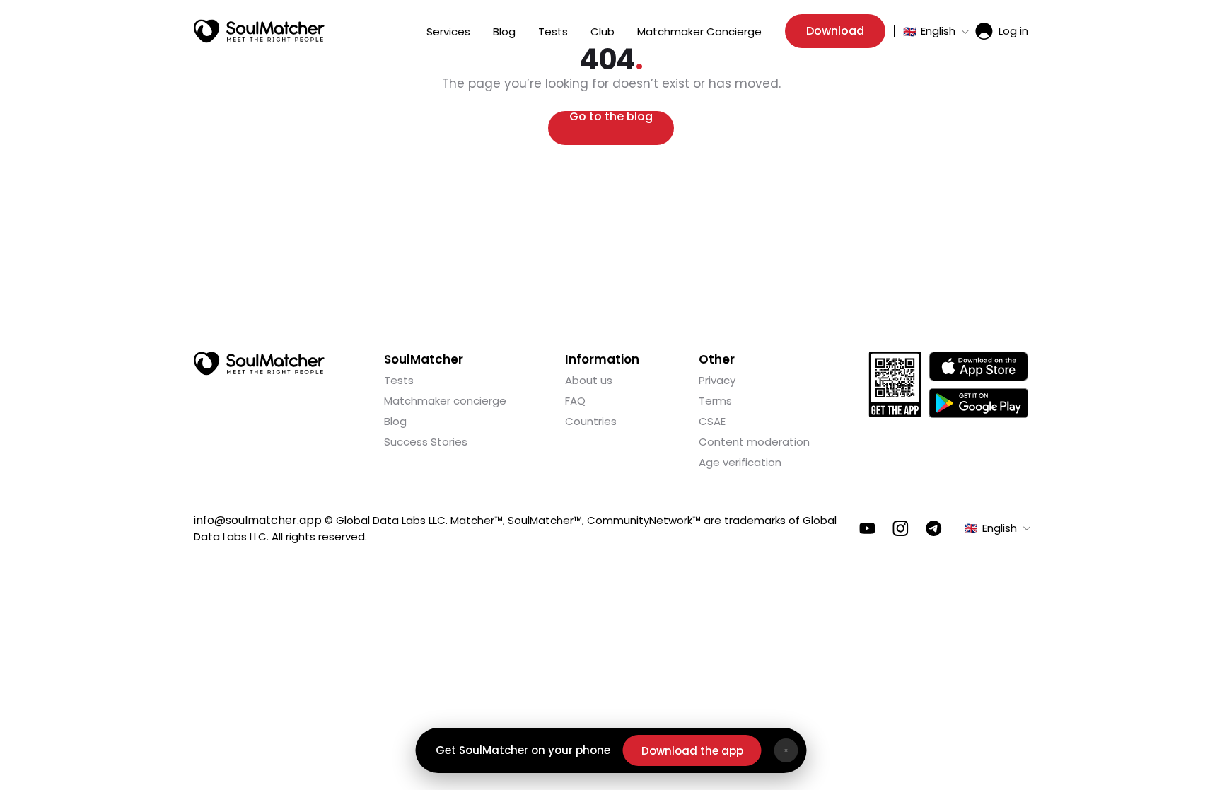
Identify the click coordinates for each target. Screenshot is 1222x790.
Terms (715, 400)
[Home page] (259, 31)
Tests (553, 31)
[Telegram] (934, 528)
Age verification (740, 462)
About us (588, 380)
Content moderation (754, 441)
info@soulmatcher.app (258, 520)
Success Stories (425, 441)
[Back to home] (259, 364)
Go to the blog (611, 117)
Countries (591, 421)
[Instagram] (900, 528)
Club (602, 31)
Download (835, 31)
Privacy (717, 380)
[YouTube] (867, 528)
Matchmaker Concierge (699, 31)
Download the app (692, 750)
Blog (504, 31)
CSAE (712, 421)
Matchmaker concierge (445, 400)
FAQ (575, 400)
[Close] (786, 750)
